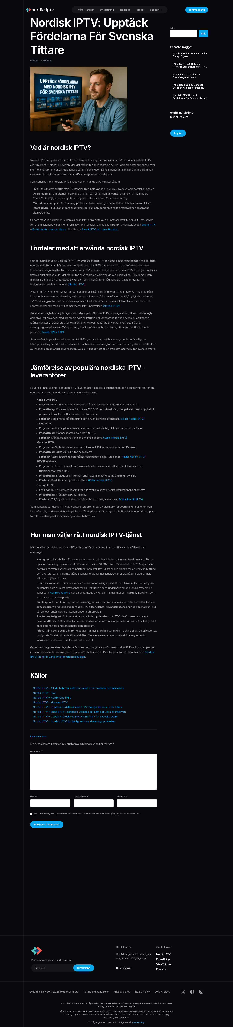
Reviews (34, 61)
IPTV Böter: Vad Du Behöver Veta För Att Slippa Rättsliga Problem (188, 86)
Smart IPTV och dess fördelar (100, 229)
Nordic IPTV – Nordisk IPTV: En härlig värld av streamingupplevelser (74, 721)
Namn (33, 796)
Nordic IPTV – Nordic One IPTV (52, 697)
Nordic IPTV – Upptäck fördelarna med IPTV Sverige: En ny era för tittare (77, 707)
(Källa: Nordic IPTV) (132, 418)
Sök (172, 27)
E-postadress (81, 796)
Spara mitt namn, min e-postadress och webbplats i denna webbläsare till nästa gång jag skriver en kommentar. (87, 813)
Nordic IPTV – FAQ (44, 692)
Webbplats (122, 796)
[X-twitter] (183, 992)
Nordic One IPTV (60, 592)
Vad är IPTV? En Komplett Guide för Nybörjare (190, 55)
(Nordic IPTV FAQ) (52, 332)
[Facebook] (192, 992)
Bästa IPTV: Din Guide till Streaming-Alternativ (186, 76)
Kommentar (36, 751)
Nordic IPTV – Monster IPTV (50, 702)
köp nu (178, 133)
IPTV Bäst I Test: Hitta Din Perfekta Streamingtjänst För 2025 (189, 65)
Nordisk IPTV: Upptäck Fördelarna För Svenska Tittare (190, 96)
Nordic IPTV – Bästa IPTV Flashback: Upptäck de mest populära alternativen (79, 711)
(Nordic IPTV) (76, 284)
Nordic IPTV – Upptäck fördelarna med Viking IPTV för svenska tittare (75, 716)
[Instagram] (201, 992)
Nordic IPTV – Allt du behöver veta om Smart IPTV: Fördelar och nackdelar (78, 688)
